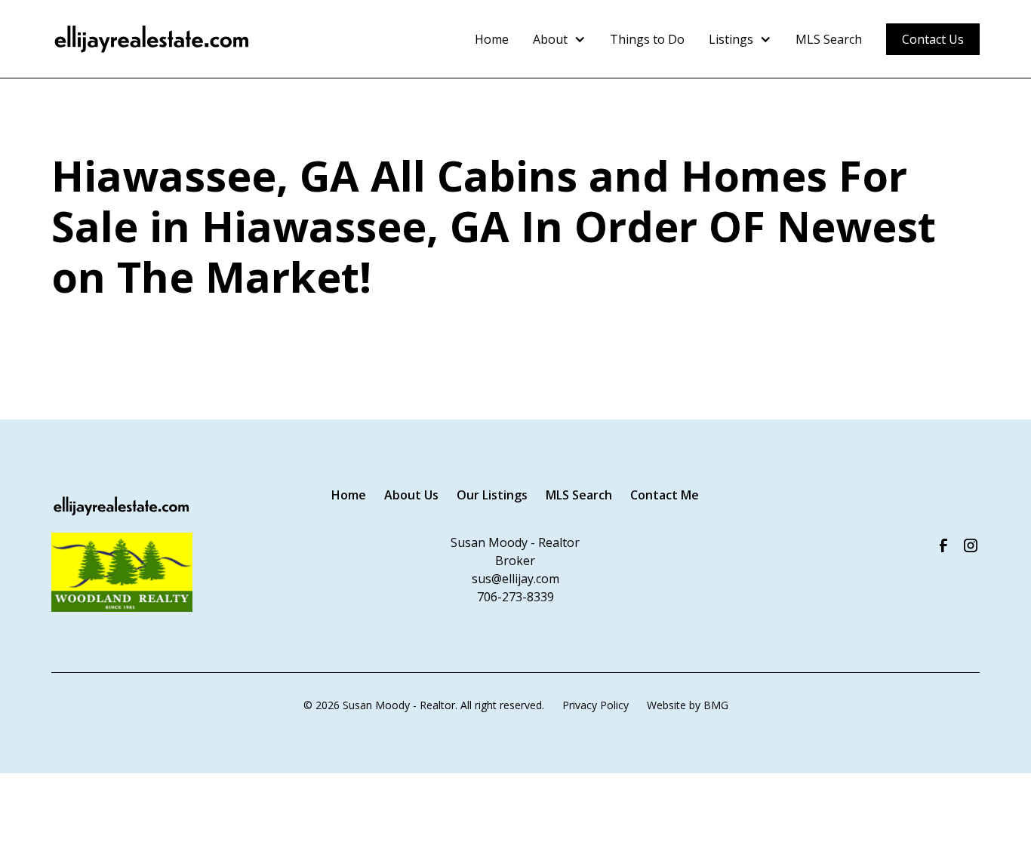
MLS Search (829, 39)
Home (492, 39)
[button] (559, 39)
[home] (152, 39)
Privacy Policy (595, 705)
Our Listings (492, 495)
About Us (411, 495)
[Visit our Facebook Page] (943, 545)
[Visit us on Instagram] (971, 545)
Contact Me (664, 495)
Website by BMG (687, 705)
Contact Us (933, 39)
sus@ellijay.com (515, 578)
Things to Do (647, 39)
